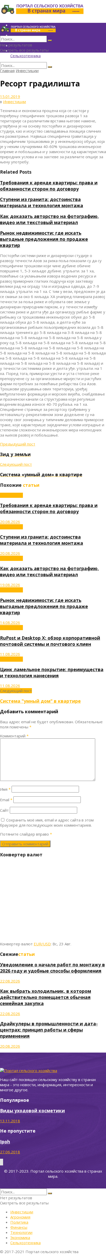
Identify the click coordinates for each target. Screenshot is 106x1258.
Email (6, 799)
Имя (5, 789)
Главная (7, 70)
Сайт (4, 810)
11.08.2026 (10, 654)
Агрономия (20, 1217)
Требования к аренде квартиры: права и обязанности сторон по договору (49, 186)
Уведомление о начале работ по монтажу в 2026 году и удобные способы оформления (52, 968)
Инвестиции (27, 70)
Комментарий (14, 735)
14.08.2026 (10, 622)
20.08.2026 (10, 521)
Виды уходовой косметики (32, 1110)
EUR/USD (42, 943)
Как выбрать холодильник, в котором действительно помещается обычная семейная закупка (45, 997)
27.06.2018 (10, 1151)
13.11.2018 (10, 1120)
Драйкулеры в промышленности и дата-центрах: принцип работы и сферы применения (49, 1030)
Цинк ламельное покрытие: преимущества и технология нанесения (51, 672)
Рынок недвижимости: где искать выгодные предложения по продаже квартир (44, 239)
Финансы (18, 1227)
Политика (19, 1222)
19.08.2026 (10, 584)
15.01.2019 (10, 96)
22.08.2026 (10, 981)
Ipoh (5, 1141)
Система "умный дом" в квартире (40, 701)
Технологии (21, 1232)
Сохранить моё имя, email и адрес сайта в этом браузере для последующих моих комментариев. (47, 822)
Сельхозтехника (25, 55)
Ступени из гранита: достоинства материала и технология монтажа (41, 202)
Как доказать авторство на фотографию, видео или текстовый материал (49, 219)
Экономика (20, 1237)
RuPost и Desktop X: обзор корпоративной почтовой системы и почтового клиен (50, 641)
